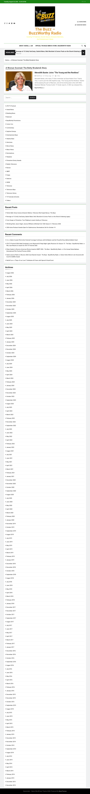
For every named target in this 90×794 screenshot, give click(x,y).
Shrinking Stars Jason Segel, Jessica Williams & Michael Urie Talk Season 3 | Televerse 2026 (33, 224)
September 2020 (11, 491)
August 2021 (10, 451)
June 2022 (9, 433)
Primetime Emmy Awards (13, 160)
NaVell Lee (39, 76)
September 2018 (11, 574)
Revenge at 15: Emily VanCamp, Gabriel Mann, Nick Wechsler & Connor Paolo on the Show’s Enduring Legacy (39, 51)
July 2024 (9, 363)
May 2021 (9, 462)
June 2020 (9, 502)
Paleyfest (9, 157)
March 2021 (9, 469)
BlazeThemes (63, 791)
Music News (10, 149)
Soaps (9, 89)
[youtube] (14, 23)
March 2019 (9, 552)
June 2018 (9, 585)
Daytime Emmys (11, 131)
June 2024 (9, 367)
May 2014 (9, 763)
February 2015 (10, 731)
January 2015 (10, 734)
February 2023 (10, 418)
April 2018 (9, 592)
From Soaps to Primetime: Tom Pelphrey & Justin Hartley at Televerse (26, 220)
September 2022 (11, 425)
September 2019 (11, 531)
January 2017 (10, 647)
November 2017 (11, 611)
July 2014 (9, 756)
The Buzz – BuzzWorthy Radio (45, 31)
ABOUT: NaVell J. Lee (26, 46)
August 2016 (10, 665)
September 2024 (11, 356)
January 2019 (10, 560)
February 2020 (10, 516)
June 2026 (9, 280)
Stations (8, 178)
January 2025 (10, 342)
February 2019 (10, 556)
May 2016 (9, 676)
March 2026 (9, 291)
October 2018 (10, 571)
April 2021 (9, 465)
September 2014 (11, 749)
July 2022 (9, 429)
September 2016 (11, 662)
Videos (8, 200)
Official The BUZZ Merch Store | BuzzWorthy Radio (53, 46)
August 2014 (10, 752)
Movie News (10, 146)
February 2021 (10, 473)
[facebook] (5, 23)
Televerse (9, 186)
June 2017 (9, 629)
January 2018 (10, 603)
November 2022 (11, 422)
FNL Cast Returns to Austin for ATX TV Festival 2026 (21, 245)
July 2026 (9, 276)
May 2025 (9, 327)
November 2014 (11, 741)
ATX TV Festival (11, 106)
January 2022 (10, 447)
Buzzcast (9, 117)
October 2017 (10, 614)
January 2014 (10, 778)
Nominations (10, 153)
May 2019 (9, 545)
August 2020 (10, 494)
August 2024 (10, 360)
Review (8, 168)
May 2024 (9, 371)
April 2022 (9, 440)
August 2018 (10, 578)
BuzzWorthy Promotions (13, 120)
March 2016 (9, 683)
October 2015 (10, 702)
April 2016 (9, 680)
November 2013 (11, 785)
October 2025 (10, 309)
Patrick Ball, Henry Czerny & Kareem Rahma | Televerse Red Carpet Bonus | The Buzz (31, 213)
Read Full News (39, 88)
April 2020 (9, 509)
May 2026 (9, 284)
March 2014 (9, 771)
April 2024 (9, 374)
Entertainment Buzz (12, 135)
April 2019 (9, 549)
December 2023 (11, 389)
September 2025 (11, 313)
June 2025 (9, 324)
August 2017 (10, 621)
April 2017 (9, 636)
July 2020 (9, 498)
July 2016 (9, 669)
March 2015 (9, 727)
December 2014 (11, 738)
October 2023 (10, 396)
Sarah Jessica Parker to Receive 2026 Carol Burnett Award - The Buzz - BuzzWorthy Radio (32, 255)
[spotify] (12, 23)
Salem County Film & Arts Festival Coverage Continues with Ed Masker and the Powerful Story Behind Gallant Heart (44, 240)
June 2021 (9, 458)
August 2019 (10, 534)
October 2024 (10, 353)
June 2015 (9, 716)
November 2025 (11, 305)
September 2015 (11, 705)
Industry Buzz (10, 138)
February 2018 (10, 600)
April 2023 (9, 411)
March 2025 (9, 334)
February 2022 (10, 444)
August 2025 (10, 316)
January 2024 (10, 385)
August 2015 (10, 709)
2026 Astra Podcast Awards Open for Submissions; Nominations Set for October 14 (30, 227)
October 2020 (10, 487)
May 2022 (9, 436)
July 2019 (9, 538)
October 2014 (10, 745)
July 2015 (9, 712)
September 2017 (11, 618)
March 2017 (9, 640)
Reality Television (11, 164)
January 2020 (10, 520)
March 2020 (9, 513)
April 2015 (9, 723)
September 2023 (11, 400)
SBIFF (8, 171)
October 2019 (10, 527)
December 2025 (11, 302)
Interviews (9, 142)
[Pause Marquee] (83, 52)
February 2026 (10, 294)
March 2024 (9, 378)
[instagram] (7, 23)
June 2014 (9, 760)
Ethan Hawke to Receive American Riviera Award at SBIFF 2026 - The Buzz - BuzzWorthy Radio (33, 249)
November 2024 (11, 349)
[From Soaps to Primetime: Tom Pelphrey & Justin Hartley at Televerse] (79, 53)
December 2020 (11, 480)
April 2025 (9, 331)
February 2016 (10, 687)
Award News (10, 109)
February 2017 (10, 643)
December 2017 (11, 607)
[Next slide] (85, 1)
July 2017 (9, 625)
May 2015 (9, 720)
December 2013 (11, 781)
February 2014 (10, 774)
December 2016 (11, 651)
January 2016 (10, 691)
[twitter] (9, 23)
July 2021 (9, 454)
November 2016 (11, 654)
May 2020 (9, 505)
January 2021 (10, 476)
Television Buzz (10, 189)
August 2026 (10, 273)
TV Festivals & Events (12, 197)
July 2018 (9, 582)
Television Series (11, 193)
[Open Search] (82, 45)
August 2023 (10, 404)
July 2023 (9, 407)
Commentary (10, 128)
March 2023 (9, 414)
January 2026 (10, 298)
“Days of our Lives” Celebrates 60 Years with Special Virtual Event (34, 260)
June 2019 (9, 542)
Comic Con (9, 124)
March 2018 (9, 596)
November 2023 (11, 393)
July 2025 (9, 320)
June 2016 (9, 672)
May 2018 (9, 589)
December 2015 (11, 694)
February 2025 (10, 338)
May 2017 (9, 632)
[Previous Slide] (82, 1)
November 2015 (11, 698)
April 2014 (9, 767)
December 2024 (11, 345)
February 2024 (10, 382)
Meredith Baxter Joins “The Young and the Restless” (57, 72)
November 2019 (11, 523)
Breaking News (10, 113)
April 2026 (9, 287)
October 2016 (10, 658)
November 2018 (11, 567)
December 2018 (11, 563)
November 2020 (11, 483)
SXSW (8, 182)
